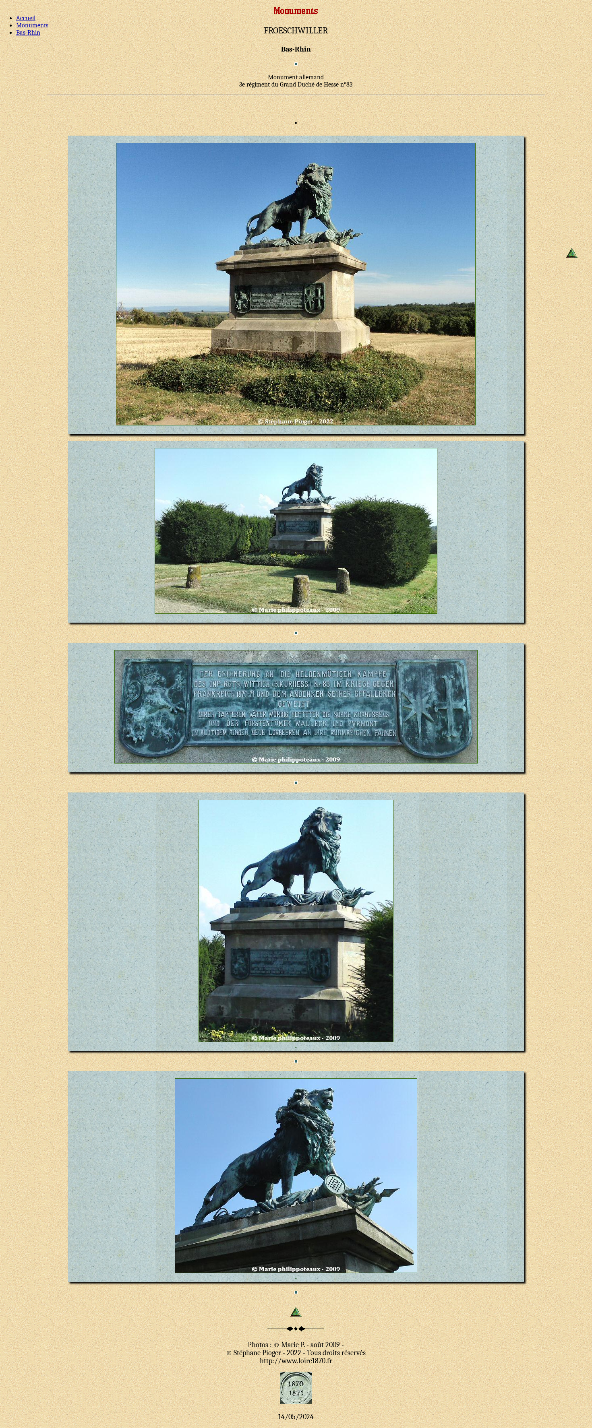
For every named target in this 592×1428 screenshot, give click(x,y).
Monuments (32, 25)
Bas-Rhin (28, 32)
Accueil (25, 18)
